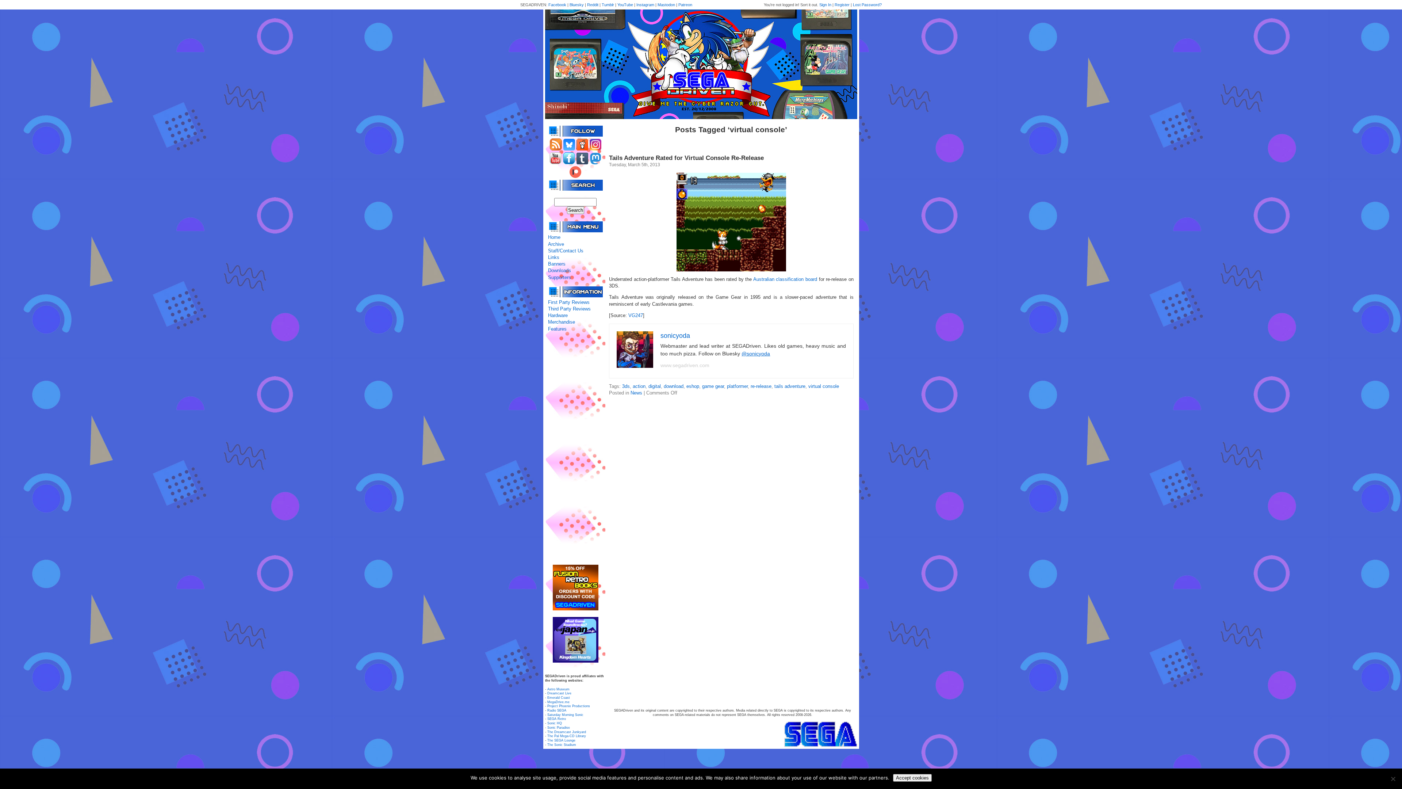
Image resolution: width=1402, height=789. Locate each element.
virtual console (823, 386)
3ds (626, 386)
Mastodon (666, 5)
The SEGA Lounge (561, 740)
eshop (692, 386)
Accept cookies (912, 778)
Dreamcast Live (559, 693)
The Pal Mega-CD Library (566, 736)
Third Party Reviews (569, 309)
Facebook (557, 5)
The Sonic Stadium (561, 745)
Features (557, 329)
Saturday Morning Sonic (565, 715)
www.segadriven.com (684, 365)
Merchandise (561, 322)
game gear (713, 386)
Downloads (559, 270)
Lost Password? (867, 5)
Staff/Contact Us (565, 251)
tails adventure (789, 386)
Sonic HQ (554, 723)
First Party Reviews (569, 302)
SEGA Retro (556, 719)
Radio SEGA (556, 710)
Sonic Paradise (558, 727)
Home (554, 237)
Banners (557, 264)
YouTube (625, 5)
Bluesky (577, 5)
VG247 (635, 315)
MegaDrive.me (558, 702)
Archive (556, 244)
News (636, 393)
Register (842, 5)
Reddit (592, 5)
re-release (761, 386)
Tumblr (608, 5)
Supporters (559, 277)
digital (654, 386)
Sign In (825, 5)
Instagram (645, 5)
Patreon (685, 5)
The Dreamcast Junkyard (566, 732)
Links (553, 257)
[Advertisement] (575, 448)
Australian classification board (785, 279)
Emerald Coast (558, 698)
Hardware (558, 315)
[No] (1393, 778)
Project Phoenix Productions (568, 706)
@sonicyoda (756, 354)
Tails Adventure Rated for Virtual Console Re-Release (686, 158)
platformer (737, 386)
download (673, 386)
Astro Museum (558, 689)
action (639, 386)
